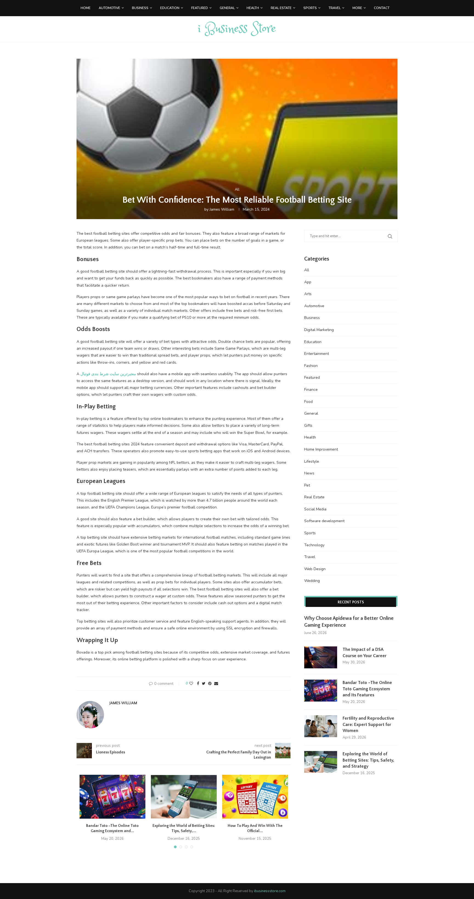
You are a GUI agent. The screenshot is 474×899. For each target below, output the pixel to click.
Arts (308, 293)
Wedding (312, 580)
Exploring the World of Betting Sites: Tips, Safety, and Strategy (368, 760)
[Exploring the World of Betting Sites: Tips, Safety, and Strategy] (184, 797)
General (227, 8)
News (309, 473)
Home (86, 8)
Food (308, 401)
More (357, 8)
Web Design (315, 569)
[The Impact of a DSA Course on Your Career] (320, 657)
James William (222, 209)
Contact (382, 8)
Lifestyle (311, 461)
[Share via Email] (216, 683)
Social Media (315, 509)
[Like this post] (191, 683)
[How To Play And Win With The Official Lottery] (255, 797)
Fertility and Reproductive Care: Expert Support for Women (368, 724)
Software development (324, 521)
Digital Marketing (319, 329)
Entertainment (316, 353)
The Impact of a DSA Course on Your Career (364, 652)
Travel (335, 8)
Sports (310, 8)
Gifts (308, 425)
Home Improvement (321, 449)
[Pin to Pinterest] (209, 683)
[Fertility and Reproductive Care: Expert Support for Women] (320, 726)
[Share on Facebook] (198, 683)
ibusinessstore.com (270, 891)
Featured (199, 8)
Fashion (311, 365)
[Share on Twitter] (203, 683)
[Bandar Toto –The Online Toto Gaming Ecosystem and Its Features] (112, 797)
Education (169, 8)
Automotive (109, 8)
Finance (311, 389)
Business (140, 8)
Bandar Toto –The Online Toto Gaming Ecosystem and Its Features (367, 688)
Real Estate (281, 8)
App (307, 282)
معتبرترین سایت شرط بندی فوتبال (108, 374)
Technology (314, 545)
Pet (307, 485)
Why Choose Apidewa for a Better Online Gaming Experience (349, 622)
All (237, 190)
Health (253, 8)
